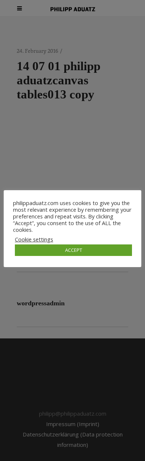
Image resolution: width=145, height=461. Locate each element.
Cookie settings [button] (34, 239)
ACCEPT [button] (73, 250)
